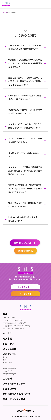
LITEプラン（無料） (9, 317)
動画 (4, 360)
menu (46, 4)
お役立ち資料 (7, 363)
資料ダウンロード (25, 286)
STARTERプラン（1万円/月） (13, 320)
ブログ (5, 365)
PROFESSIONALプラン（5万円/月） (15, 323)
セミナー (6, 357)
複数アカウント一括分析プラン (13, 328)
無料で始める (25, 251)
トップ (5, 12)
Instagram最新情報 (9, 368)
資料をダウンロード (25, 242)
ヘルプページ (7, 371)
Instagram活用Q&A (9, 374)
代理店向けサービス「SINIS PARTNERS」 (17, 326)
